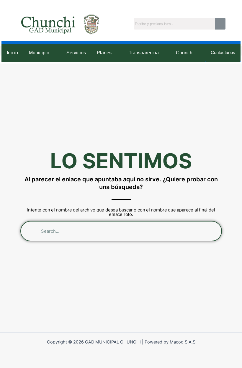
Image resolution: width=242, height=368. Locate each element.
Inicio (12, 52)
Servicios (76, 52)
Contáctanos (223, 52)
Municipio (39, 52)
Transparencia (144, 52)
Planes (104, 52)
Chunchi (185, 52)
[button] (42, 53)
